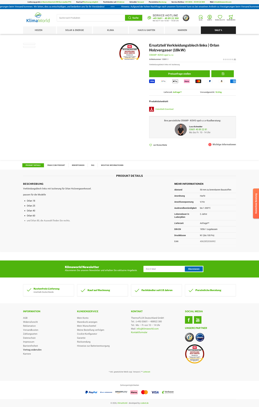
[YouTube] (197, 320)
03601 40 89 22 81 (198, 129)
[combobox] (100, 17)
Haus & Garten (146, 30)
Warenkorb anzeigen (87, 322)
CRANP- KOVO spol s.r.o (161, 55)
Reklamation (29, 326)
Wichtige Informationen (112, 165)
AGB (25, 318)
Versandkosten (30, 330)
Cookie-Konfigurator (87, 334)
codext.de (144, 403)
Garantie (81, 338)
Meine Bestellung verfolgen (90, 330)
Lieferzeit (146, 372)
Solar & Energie (74, 30)
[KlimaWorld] (210, 353)
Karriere (27, 353)
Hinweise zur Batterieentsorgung (93, 346)
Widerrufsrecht (30, 322)
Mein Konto (83, 318)
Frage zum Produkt (56, 165)
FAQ (92, 165)
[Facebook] (188, 320)
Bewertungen (78, 165)
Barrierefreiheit (30, 346)
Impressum (28, 341)
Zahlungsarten (30, 334)
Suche (135, 18)
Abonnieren (193, 269)
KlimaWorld (122, 403)
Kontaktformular (139, 332)
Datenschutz (29, 338)
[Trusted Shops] (186, 18)
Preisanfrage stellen (179, 73)
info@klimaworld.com (148, 328)
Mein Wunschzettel (86, 326)
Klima (110, 30)
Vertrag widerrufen (32, 349)
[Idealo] (199, 337)
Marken (182, 30)
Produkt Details (33, 165)
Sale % (218, 30)
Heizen (38, 30)
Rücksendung (83, 341)
